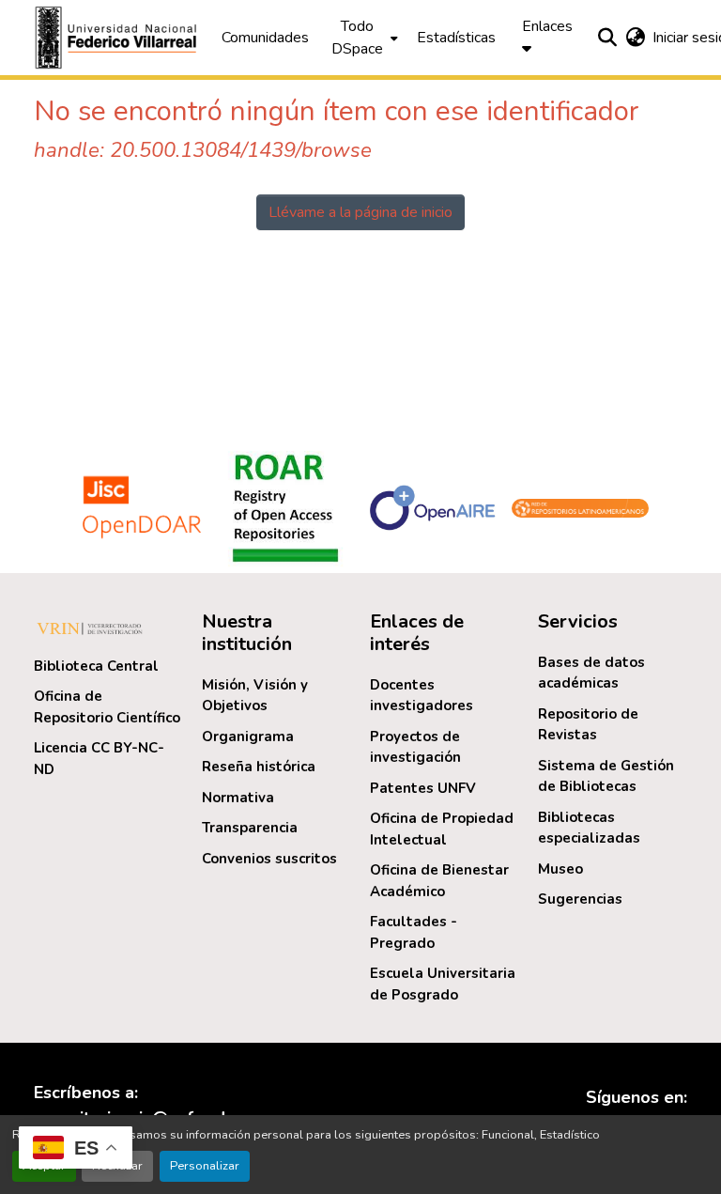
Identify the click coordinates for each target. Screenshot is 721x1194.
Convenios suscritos (269, 858)
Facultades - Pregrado (413, 932)
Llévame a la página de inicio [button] (360, 212)
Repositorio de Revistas (588, 725)
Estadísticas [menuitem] (456, 37)
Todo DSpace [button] (357, 37)
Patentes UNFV (423, 788)
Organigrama (248, 736)
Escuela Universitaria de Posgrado (442, 984)
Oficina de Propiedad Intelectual (442, 829)
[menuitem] (363, 37)
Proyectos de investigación (415, 747)
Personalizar (204, 1165)
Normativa (238, 797)
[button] (118, 37)
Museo (560, 869)
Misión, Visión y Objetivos (255, 695)
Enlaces (547, 26)
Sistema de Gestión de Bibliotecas (606, 776)
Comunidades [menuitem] (265, 37)
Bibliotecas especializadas (589, 828)
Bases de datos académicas (591, 673)
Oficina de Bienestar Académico (439, 881)
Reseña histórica (258, 766)
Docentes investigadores (421, 695)
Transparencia (250, 827)
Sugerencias (580, 899)
